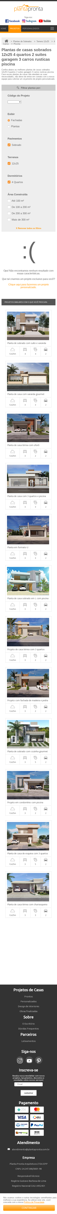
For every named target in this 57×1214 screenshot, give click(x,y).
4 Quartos (17, 182)
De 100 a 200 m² (21, 207)
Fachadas (16, 120)
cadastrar (28, 1093)
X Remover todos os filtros (28, 228)
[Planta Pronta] (28, 10)
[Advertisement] (28, 951)
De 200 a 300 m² (21, 213)
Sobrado (16, 145)
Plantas (15, 126)
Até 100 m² (17, 200)
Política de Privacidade (34, 1202)
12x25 (15, 163)
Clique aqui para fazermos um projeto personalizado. (28, 286)
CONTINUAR (29, 1208)
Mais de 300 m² (20, 219)
